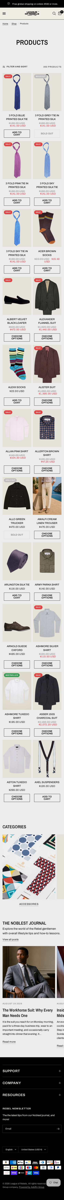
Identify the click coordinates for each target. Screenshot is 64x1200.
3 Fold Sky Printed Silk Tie (47, 185)
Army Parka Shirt (47, 584)
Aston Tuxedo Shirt (17, 784)
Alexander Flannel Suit (47, 321)
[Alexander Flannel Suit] (47, 296)
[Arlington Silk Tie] (17, 561)
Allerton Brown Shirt (47, 453)
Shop (14, 23)
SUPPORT (11, 1071)
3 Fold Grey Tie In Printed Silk (47, 117)
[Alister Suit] (47, 364)
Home (5, 23)
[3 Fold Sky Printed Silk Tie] (47, 160)
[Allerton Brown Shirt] (47, 428)
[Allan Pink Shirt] (17, 428)
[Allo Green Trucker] (17, 496)
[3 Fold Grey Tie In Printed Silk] (47, 92)
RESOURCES (14, 1095)
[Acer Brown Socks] (47, 228)
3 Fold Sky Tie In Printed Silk (17, 253)
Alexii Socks (17, 387)
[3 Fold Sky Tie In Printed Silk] (17, 228)
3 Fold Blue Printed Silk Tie (17, 117)
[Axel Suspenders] (47, 759)
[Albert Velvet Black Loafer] (17, 296)
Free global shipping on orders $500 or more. (30, 4)
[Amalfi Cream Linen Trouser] (47, 496)
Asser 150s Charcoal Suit (47, 716)
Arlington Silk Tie (17, 584)
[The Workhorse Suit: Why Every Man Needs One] (29, 972)
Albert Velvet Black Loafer (17, 321)
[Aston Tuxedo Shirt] (17, 759)
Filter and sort (17, 66)
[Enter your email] (58, 1129)
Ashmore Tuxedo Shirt (17, 716)
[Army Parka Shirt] (47, 561)
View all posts (11, 939)
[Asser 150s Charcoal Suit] (47, 691)
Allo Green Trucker (17, 521)
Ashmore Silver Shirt (47, 648)
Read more (9, 1041)
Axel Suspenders (47, 782)
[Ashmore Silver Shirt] (47, 623)
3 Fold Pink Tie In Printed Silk (17, 185)
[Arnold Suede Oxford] (17, 623)
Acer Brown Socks (47, 253)
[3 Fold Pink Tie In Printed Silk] (17, 160)
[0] (59, 13)
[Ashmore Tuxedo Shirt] (17, 691)
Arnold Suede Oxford (17, 648)
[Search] (54, 13)
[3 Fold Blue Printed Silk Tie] (17, 92)
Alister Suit (47, 387)
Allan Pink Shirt (17, 451)
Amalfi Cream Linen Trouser (47, 521)
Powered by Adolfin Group (31, 1187)
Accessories (28, 904)
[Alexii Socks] (17, 364)
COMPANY (12, 1083)
